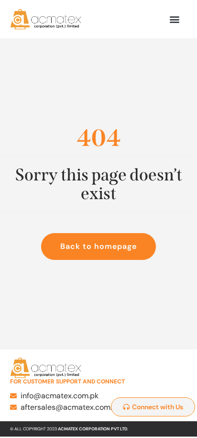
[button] (174, 19)
